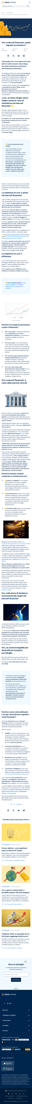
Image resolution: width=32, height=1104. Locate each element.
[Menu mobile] (29, 2)
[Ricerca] (28, 6)
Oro (14, 804)
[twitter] (13, 56)
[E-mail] (24, 56)
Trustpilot (4, 999)
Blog (3, 12)
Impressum (10, 1098)
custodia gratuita (11, 793)
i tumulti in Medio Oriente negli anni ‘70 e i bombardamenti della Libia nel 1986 (15, 237)
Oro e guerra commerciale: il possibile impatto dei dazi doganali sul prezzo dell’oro (16, 892)
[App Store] (8, 1063)
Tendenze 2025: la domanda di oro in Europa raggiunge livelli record (15, 935)
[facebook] (8, 56)
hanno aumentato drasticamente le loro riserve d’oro (14, 542)
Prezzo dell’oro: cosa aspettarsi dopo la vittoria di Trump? (14, 849)
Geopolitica (17, 860)
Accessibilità (19, 1098)
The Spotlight (9, 12)
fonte (22, 433)
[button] (16, 980)
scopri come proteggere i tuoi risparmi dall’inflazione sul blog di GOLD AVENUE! (16, 285)
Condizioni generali (9, 1096)
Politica (23, 860)
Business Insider (6, 590)
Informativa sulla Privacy (21, 1096)
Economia (19, 804)
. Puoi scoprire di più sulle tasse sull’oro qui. (17, 773)
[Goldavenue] (9, 2)
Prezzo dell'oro (9, 860)
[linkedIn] (18, 56)
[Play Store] (8, 1069)
